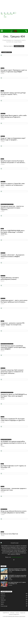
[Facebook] (14, 559)
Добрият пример (4, 509)
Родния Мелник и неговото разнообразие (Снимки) (10, 278)
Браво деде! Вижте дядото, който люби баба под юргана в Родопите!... (14, 116)
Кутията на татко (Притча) (9, 534)
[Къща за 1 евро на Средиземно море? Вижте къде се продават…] (14, 130)
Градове (2, 321)
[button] (25, 31)
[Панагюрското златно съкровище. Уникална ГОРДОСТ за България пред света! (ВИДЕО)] (14, 337)
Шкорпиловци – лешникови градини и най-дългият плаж (13, 489)
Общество (2, 136)
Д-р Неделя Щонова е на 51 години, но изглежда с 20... (13, 466)
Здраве (2, 228)
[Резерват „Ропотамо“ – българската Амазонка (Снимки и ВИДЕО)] (14, 246)
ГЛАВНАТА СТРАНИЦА (19, 46)
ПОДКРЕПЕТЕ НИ (6, 612)
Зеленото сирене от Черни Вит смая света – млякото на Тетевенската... (13, 184)
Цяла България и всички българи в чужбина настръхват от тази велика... (13, 161)
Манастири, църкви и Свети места (7, 204)
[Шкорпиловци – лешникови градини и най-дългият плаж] (14, 480)
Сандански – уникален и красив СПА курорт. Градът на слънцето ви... (12, 324)
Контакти (17, 612)
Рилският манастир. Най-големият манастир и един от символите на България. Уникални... (12, 371)
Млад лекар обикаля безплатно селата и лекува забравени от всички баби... (13, 512)
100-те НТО (3, 252)
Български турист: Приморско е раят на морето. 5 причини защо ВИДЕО (14, 71)
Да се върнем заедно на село (6, 439)
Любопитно (3, 113)
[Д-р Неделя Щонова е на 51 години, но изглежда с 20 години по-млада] (14, 457)
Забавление (3, 599)
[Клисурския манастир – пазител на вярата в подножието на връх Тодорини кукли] (14, 198)
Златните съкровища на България (7, 343)
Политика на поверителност (14, 614)
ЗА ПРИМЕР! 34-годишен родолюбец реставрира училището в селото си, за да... (13, 443)
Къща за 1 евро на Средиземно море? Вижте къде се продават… (13, 139)
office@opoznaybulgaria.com (17, 557)
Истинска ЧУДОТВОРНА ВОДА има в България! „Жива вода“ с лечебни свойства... (12, 232)
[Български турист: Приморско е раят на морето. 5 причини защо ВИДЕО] (14, 61)
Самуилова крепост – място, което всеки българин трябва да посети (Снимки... (14, 301)
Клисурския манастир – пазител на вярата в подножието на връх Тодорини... (12, 207)
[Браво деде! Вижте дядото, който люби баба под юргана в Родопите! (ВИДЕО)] (14, 107)
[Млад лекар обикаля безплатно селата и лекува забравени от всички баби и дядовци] (14, 502)
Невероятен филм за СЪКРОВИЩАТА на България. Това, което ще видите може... (14, 396)
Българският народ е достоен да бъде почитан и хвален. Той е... (13, 93)
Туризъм (2, 602)
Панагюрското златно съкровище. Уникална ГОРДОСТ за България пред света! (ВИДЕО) (13, 347)
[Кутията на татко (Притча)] (14, 525)
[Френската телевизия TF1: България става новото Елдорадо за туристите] (14, 410)
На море (2, 68)
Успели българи (4, 606)
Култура (2, 90)
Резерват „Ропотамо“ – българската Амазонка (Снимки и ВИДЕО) (12, 255)
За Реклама (12, 612)
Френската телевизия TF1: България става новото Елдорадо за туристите (13, 419)
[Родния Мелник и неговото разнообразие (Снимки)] (14, 269)
